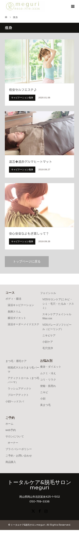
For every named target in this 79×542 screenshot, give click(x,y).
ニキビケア (49, 335)
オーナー (13, 442)
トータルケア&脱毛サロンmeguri (39, 485)
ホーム (9, 423)
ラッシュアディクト (19, 388)
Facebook (39, 510)
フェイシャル (48, 293)
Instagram (45, 510)
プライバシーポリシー (18, 449)
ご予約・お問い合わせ (18, 455)
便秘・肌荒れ (48, 385)
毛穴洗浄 (47, 348)
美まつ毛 (45, 404)
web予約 (10, 430)
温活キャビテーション (21, 305)
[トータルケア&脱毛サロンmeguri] (25, 6)
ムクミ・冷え (48, 373)
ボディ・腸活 (13, 298)
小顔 (42, 398)
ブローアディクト (18, 394)
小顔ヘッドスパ (14, 401)
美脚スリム (14, 311)
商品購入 (10, 462)
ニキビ (44, 392)
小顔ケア (47, 341)
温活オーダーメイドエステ (23, 324)
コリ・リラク (48, 379)
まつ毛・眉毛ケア (16, 361)
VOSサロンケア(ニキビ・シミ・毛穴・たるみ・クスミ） (58, 303)
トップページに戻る (27, 261)
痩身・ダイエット (50, 366)
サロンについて (14, 436)
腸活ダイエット (17, 318)
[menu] (72, 6)
